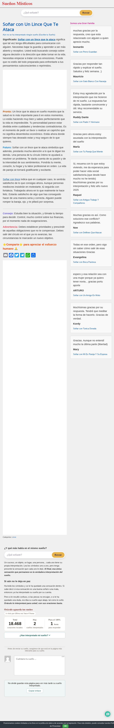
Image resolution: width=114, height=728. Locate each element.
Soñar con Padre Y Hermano (86, 122)
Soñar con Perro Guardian (85, 52)
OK (65, 726)
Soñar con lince (11, 179)
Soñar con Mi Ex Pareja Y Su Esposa (90, 354)
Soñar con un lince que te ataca (36, 39)
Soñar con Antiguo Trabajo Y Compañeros (86, 201)
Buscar (86, 13)
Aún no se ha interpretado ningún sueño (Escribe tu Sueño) (29, 35)
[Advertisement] (35, 89)
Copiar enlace (35, 691)
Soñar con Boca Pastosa (84, 262)
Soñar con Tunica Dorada (84, 328)
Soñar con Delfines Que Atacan (87, 232)
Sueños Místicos (17, 3)
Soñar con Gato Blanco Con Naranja (89, 81)
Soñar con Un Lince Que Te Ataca (30, 26)
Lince (14, 537)
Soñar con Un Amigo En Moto (86, 295)
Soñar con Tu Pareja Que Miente (88, 151)
